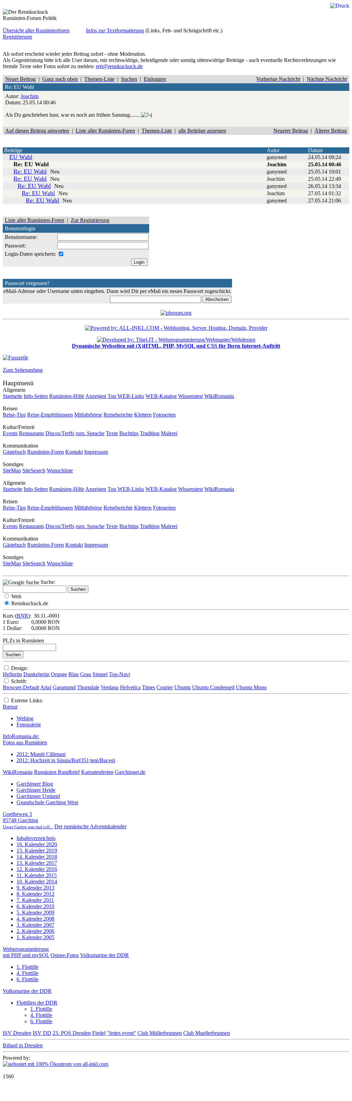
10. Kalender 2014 (36, 881)
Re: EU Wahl (30, 171)
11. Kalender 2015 (36, 875)
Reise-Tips (14, 415)
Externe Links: (27, 700)
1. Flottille (27, 967)
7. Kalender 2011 (35, 900)
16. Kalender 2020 (36, 844)
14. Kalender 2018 (36, 857)
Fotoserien (164, 415)
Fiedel (99, 1033)
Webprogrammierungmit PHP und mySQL (26, 952)
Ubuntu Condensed (213, 687)
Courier (164, 687)
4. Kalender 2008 (35, 919)
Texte (112, 433)
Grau (85, 674)
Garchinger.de (130, 772)
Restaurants (31, 433)
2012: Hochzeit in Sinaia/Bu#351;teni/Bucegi (65, 760)
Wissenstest (190, 396)
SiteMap (12, 470)
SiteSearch (33, 470)
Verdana (110, 687)
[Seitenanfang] (15, 357)
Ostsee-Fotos (65, 955)
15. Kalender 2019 (36, 850)
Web (16, 596)
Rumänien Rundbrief (57, 772)
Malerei (169, 433)
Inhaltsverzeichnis (35, 838)
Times (148, 687)
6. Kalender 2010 (35, 906)
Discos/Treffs (59, 433)
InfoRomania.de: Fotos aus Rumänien (25, 739)
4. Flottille (27, 973)
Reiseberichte (118, 415)
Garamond (64, 687)
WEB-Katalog (161, 396)
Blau (73, 674)
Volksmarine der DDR (104, 955)
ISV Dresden (17, 1033)
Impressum (96, 452)
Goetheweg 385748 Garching (28, 820)
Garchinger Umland (38, 796)
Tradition (150, 433)
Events (10, 433)
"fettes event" (121, 1033)
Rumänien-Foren (45, 452)
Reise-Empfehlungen (50, 415)
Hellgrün (12, 674)
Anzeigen (95, 396)
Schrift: (19, 681)
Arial (45, 687)
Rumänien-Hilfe (66, 396)
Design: (19, 668)
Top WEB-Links (126, 396)
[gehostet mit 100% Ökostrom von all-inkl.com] (55, 1064)
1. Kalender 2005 (35, 937)
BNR (22, 616)
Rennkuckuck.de (29, 603)
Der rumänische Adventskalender (90, 826)
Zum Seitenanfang (23, 370)
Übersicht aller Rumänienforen (36, 30)
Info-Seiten (36, 396)
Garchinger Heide (35, 790)
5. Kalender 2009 (35, 912)
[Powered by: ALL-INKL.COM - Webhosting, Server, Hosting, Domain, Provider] (176, 328)
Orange (59, 674)
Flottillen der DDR (36, 1003)
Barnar (10, 707)
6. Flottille (27, 979)
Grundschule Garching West (47, 802)
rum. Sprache (90, 433)
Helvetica (130, 687)
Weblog (24, 718)
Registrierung (17, 37)
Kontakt (74, 452)
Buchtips (129, 433)
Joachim (29, 96)
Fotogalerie (28, 724)
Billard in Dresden (23, 1045)
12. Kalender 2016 (36, 869)
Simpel (100, 674)
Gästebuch (14, 452)
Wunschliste (60, 470)
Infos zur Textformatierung (115, 30)
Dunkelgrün (36, 674)
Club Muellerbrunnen (206, 1033)
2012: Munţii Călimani (41, 754)
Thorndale (88, 687)
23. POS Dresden (72, 1033)
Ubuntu (182, 687)
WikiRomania (219, 396)
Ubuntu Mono (251, 687)
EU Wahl (20, 157)
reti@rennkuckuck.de (119, 66)
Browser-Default (21, 687)
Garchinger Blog (34, 784)
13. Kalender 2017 (36, 863)
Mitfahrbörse (88, 415)
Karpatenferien (97, 772)
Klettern (143, 415)
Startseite (12, 396)
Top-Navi (119, 674)
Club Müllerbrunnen (160, 1033)
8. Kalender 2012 (35, 894)
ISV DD (42, 1033)
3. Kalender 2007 (35, 925)
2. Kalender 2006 (35, 931)
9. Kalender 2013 (35, 888)
